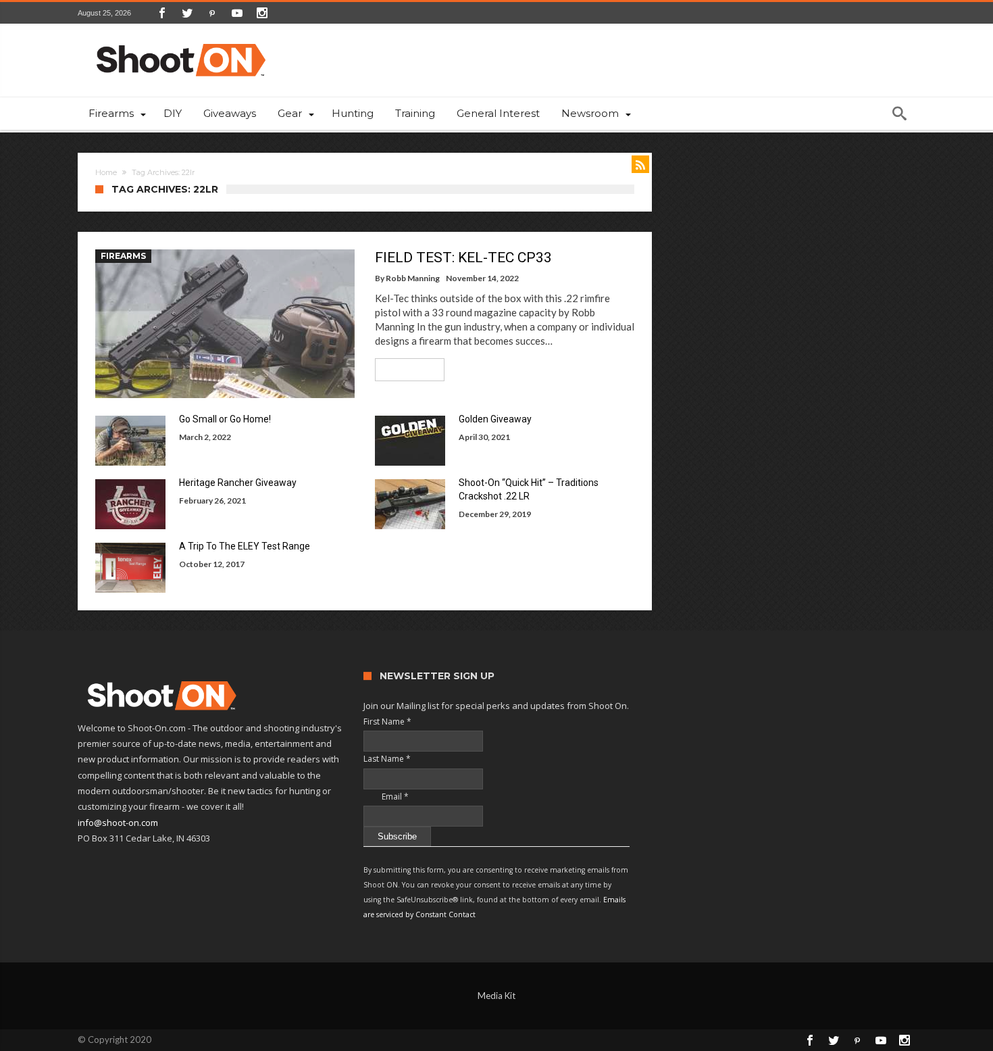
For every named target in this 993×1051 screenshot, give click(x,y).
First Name (387, 721)
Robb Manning (413, 278)
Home (106, 172)
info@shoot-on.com (118, 822)
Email (386, 796)
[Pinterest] (212, 13)
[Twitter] (187, 13)
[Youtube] (237, 13)
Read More (405, 369)
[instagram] (262, 13)
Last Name (387, 758)
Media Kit (496, 995)
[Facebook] (162, 13)
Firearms (123, 256)
